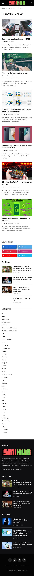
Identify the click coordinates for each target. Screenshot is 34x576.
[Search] (31, 3)
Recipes (4, 403)
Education (5, 345)
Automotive (5, 319)
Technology (5, 418)
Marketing (5, 389)
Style (3, 412)
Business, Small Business (9, 328)
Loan (3, 386)
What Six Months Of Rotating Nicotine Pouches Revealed (22, 278)
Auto (3, 316)
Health (4, 368)
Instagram (5, 377)
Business (4, 325)
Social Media (5, 406)
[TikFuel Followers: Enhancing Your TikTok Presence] (7, 521)
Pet (3, 400)
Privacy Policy (14, 566)
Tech (3, 415)
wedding (4, 432)
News (3, 397)
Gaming (4, 365)
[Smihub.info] (17, 3)
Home (3, 371)
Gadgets (4, 363)
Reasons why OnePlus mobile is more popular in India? (17, 147)
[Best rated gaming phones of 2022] (17, 27)
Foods (4, 360)
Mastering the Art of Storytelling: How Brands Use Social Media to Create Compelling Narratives (22, 532)
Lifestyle (4, 383)
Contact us (25, 566)
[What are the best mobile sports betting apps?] (17, 61)
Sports (4, 409)
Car (3, 333)
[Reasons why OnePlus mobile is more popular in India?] (17, 134)
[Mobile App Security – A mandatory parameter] (17, 207)
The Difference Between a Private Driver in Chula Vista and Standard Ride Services (22, 268)
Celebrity (4, 336)
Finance (4, 354)
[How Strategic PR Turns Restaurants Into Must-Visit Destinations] (7, 289)
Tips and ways (6, 421)
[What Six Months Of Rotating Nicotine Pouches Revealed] (7, 280)
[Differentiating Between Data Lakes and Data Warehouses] (17, 98)
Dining (4, 342)
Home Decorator (7, 374)
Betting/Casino (6, 322)
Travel (3, 424)
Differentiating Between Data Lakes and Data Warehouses (16, 110)
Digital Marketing (7, 339)
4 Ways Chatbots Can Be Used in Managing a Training (22, 543)
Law (3, 380)
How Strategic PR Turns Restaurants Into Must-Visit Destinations (22, 289)
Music (3, 395)
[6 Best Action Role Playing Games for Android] (17, 170)
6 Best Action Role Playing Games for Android (17, 183)
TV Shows (5, 429)
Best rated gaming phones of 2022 (16, 39)
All (2, 313)
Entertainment (6, 348)
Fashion (4, 351)
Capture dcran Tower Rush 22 (22, 299)
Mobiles (4, 392)
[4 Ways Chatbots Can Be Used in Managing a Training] (7, 545)
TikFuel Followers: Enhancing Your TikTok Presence (20, 520)
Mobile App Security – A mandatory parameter (16, 219)
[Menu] (3, 3)
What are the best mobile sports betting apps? (15, 74)
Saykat (5, 41)
